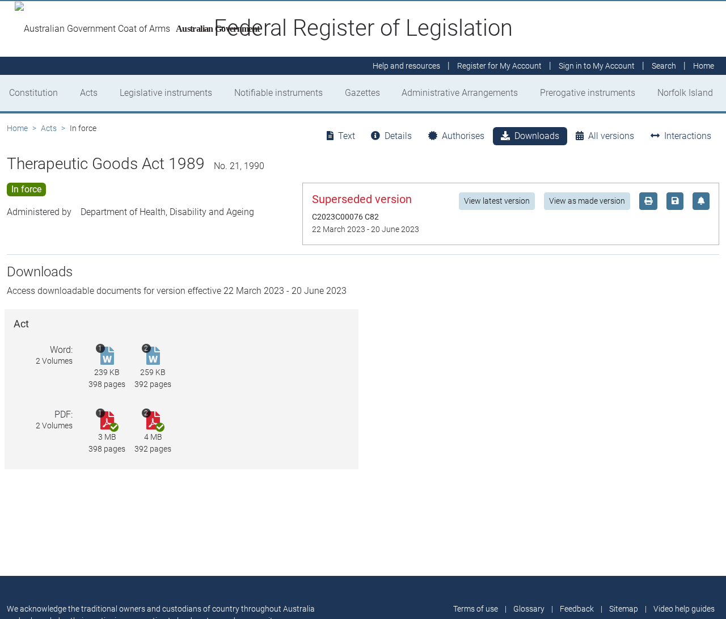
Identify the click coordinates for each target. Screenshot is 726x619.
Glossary (528, 608)
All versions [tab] (611, 135)
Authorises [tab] (463, 135)
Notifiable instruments (278, 92)
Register (499, 65)
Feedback (577, 608)
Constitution (33, 92)
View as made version (587, 200)
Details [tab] (398, 135)
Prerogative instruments (587, 92)
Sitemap (623, 608)
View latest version (497, 200)
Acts (89, 92)
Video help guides (684, 608)
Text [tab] (346, 135)
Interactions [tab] (687, 135)
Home (17, 128)
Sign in (597, 65)
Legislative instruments (166, 92)
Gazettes (362, 92)
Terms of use (475, 608)
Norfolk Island (685, 92)
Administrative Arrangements (460, 92)
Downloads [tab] (536, 135)
